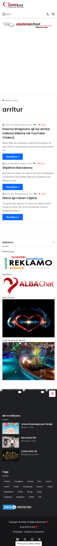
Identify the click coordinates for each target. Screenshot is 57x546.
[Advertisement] (28, 64)
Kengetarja (27, 486)
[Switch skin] (47, 14)
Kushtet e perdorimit (34, 531)
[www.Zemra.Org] (14, 5)
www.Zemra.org (27, 527)
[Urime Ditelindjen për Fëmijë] (10, 428)
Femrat (30, 481)
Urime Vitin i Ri (29, 451)
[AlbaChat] (28, 24)
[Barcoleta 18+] (10, 442)
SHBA (20, 492)
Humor (48, 481)
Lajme (49, 486)
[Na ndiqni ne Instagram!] (52, 393)
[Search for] (53, 14)
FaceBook (18, 481)
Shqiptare (20, 497)
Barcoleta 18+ (28, 437)
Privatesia (17, 531)
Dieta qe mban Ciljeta (19, 198)
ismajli (16, 486)
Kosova (40, 486)
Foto (39, 481)
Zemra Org (9, 125)
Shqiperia (8, 497)
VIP (39, 497)
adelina (7, 481)
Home (7, 100)
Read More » (12, 156)
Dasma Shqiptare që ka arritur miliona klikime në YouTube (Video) (26, 133)
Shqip (39, 492)
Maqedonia (9, 492)
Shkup (30, 492)
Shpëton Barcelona (17, 168)
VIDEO (31, 497)
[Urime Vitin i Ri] (10, 455)
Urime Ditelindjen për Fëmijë (36, 424)
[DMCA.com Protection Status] (17, 509)
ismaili (6, 486)
